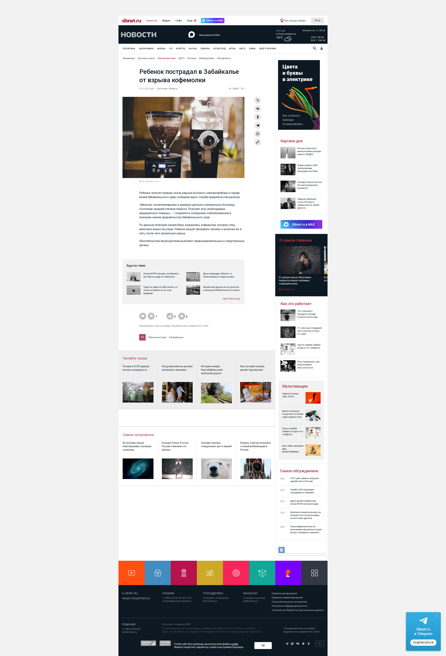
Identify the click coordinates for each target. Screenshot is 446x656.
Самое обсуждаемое (299, 471)
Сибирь (205, 48)
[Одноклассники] (257, 117)
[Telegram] (257, 125)
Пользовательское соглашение (289, 601)
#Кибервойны (206, 58)
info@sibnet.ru (130, 632)
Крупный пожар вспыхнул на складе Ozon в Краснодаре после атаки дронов (305, 515)
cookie (234, 644)
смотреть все (231, 299)
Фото (141, 181)
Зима (252, 48)
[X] (257, 100)
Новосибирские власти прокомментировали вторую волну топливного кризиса (306, 529)
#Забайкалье (176, 337)
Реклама (168, 593)
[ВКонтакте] (257, 108)
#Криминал (129, 58)
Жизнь (161, 48)
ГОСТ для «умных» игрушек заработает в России (304, 480)
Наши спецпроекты (136, 598)
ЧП (170, 48)
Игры (232, 48)
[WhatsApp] (257, 133)
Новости (151, 20)
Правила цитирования (284, 593)
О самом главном (295, 240)
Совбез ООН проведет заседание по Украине (302, 491)
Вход (317, 20)
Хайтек (180, 48)
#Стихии (191, 58)
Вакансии (250, 593)
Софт (178, 20)
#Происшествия (166, 58)
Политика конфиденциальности (289, 605)
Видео (166, 20)
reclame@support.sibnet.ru (176, 601)
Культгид (219, 48)
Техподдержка (213, 593)
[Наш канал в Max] (217, 40)
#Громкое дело (146, 58)
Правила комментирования (287, 597)
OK (263, 645)
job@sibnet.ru (250, 601)
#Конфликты (224, 58)
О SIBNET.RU (130, 593)
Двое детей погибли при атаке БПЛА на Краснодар (304, 502)
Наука (193, 48)
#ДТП (181, 58)
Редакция (129, 624)
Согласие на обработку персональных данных (298, 610)
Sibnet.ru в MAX (215, 20)
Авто (242, 48)
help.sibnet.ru (210, 601)
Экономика (146, 48)
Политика (129, 48)
